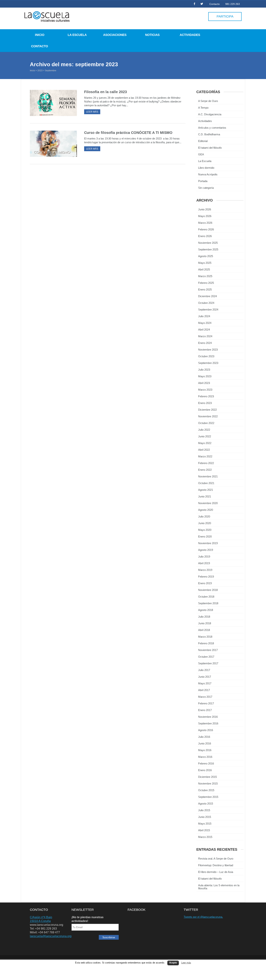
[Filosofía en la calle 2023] (53, 103)
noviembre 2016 (208, 716)
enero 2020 (205, 536)
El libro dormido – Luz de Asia (215, 871)
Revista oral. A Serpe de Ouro (215, 858)
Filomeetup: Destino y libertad (215, 865)
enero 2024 (205, 342)
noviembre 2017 (208, 650)
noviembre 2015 (208, 783)
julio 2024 (204, 316)
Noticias (152, 35)
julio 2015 (204, 810)
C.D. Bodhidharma (209, 134)
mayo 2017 (204, 683)
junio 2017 (204, 676)
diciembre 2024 (207, 296)
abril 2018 (204, 629)
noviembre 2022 (208, 416)
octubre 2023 (206, 356)
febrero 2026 (206, 229)
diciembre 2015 (207, 776)
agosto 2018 (205, 609)
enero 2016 (205, 770)
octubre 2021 (206, 483)
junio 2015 (204, 816)
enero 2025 (205, 289)
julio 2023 (204, 369)
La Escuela (77, 35)
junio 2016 (204, 743)
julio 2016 (204, 736)
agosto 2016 (205, 730)
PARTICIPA (225, 16)
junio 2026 (204, 209)
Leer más (186, 962)
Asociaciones (114, 35)
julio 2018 (204, 616)
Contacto (214, 4)
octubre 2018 (206, 596)
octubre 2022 (206, 423)
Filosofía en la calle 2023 (105, 92)
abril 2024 (204, 329)
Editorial (203, 141)
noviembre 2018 (208, 589)
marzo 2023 (205, 389)
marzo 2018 (205, 636)
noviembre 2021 (208, 476)
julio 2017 (204, 670)
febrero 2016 (206, 763)
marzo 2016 (205, 756)
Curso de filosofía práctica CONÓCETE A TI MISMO (128, 133)
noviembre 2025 (208, 242)
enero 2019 (205, 583)
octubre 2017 (206, 656)
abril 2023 (204, 382)
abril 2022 (204, 449)
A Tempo (203, 107)
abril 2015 (204, 830)
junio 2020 (204, 523)
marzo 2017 (205, 696)
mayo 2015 (204, 823)
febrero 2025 (206, 282)
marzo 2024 (205, 336)
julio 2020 (204, 516)
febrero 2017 (206, 703)
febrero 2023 (206, 396)
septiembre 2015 (208, 796)
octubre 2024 (206, 302)
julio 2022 (204, 429)
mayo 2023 (204, 376)
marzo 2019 (205, 569)
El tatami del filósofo (210, 147)
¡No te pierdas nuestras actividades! (87, 919)
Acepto (173, 962)
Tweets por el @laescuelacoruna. (203, 916)
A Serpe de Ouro (208, 100)
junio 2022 (204, 436)
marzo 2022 (205, 456)
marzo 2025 (205, 276)
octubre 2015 (206, 790)
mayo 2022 (204, 443)
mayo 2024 (204, 322)
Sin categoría (206, 187)
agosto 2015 (205, 803)
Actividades (190, 35)
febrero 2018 (206, 643)
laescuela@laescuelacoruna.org (50, 936)
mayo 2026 (204, 216)
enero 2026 (205, 236)
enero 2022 (205, 469)
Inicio (39, 35)
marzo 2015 (205, 836)
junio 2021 (204, 496)
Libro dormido (206, 167)
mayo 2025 (204, 262)
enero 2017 (205, 710)
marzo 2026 (205, 222)
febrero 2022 (206, 463)
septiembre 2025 (208, 249)
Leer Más (92, 111)
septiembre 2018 (208, 603)
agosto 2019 (205, 549)
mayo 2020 (204, 529)
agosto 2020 (205, 509)
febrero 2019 (206, 576)
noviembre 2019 (208, 543)
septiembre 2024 (208, 309)
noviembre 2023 (208, 349)
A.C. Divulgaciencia (209, 114)
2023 (40, 70)
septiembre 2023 (208, 362)
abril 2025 (204, 269)
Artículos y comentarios (212, 127)
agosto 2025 (205, 256)
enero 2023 (205, 403)
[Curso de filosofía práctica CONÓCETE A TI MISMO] (53, 144)
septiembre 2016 (208, 723)
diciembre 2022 (207, 409)
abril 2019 (204, 563)
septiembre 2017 (208, 663)
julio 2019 (204, 556)
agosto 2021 (205, 489)
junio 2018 (204, 623)
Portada (202, 181)
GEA (201, 154)
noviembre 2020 (208, 503)
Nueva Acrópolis (208, 174)
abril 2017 (204, 690)
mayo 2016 (204, 750)
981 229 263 (232, 4)
